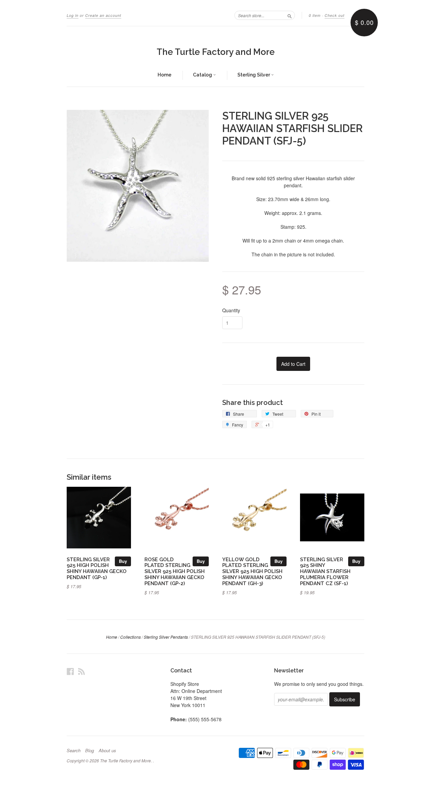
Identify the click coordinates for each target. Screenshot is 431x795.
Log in (72, 15)
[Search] (290, 15)
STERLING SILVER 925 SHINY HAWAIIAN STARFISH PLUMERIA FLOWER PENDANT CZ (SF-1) (325, 571)
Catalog (203, 74)
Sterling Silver (254, 74)
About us (107, 750)
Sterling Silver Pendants (166, 637)
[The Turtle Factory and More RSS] (81, 671)
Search (73, 750)
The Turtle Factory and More (216, 52)
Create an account (103, 15)
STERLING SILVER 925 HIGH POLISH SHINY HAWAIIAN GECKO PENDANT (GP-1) (97, 568)
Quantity (231, 310)
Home (164, 74)
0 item (315, 15)
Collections (130, 637)
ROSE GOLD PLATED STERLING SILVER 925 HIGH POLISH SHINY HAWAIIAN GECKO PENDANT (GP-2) (174, 571)
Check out (334, 15)
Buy (123, 561)
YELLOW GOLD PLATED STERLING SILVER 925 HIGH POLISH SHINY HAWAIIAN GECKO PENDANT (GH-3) (252, 571)
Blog (89, 750)
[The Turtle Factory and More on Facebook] (70, 671)
